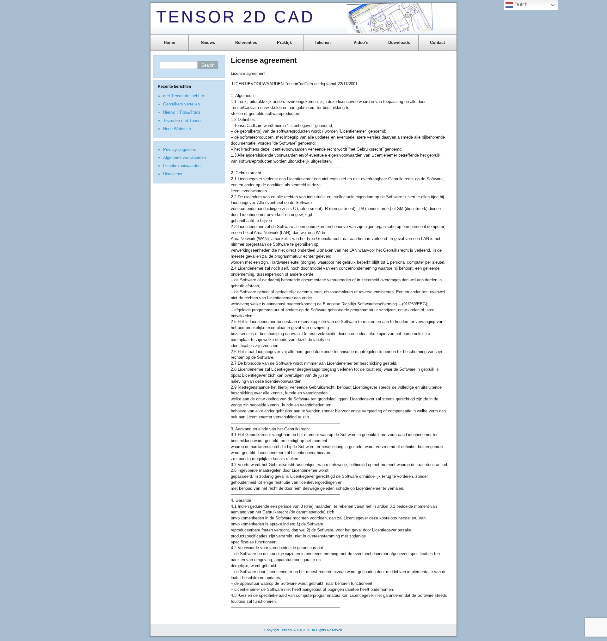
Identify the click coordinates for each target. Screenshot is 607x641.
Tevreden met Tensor (182, 120)
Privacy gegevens (179, 149)
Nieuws (208, 42)
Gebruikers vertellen (181, 104)
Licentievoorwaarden (181, 165)
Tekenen (323, 42)
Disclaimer (172, 173)
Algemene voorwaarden (184, 157)
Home (169, 42)
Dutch (520, 4)
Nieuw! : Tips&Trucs (181, 112)
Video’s (360, 42)
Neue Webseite (177, 128)
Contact (437, 42)
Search (207, 65)
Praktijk (284, 42)
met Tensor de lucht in (183, 95)
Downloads (399, 42)
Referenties (246, 42)
